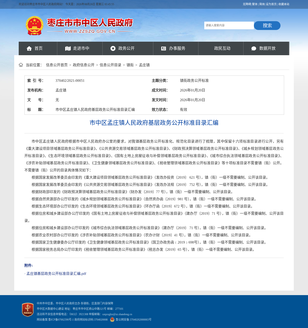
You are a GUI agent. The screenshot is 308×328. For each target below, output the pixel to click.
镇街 (130, 65)
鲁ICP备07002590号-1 (61, 319)
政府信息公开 (83, 65)
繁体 (254, 4)
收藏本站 (283, 4)
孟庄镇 (144, 65)
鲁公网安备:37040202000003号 (134, 319)
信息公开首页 (57, 65)
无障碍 (247, 4)
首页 (38, 48)
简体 (262, 4)
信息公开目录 (110, 65)
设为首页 (271, 4)
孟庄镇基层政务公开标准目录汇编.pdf (56, 274)
